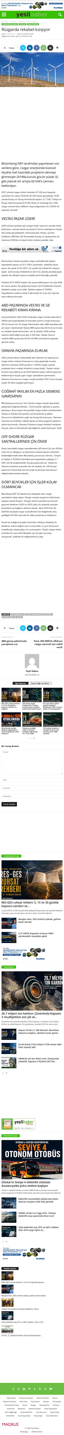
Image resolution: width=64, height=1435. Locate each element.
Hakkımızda (11, 1398)
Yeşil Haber (10, 34)
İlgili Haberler (20, 683)
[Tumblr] (40, 1389)
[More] (57, 48)
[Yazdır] (50, 48)
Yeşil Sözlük (35, 1401)
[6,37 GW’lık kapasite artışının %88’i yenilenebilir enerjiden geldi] (8, 937)
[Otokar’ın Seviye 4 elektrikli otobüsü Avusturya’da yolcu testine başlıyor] (32, 1159)
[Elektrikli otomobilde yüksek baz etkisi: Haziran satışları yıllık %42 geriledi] (8, 1203)
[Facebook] (37, 48)
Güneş (24, 1405)
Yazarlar (46, 1401)
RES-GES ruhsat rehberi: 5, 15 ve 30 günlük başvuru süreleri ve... (30, 904)
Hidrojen (56, 1405)
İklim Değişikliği (11, 1412)
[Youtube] (50, 1389)
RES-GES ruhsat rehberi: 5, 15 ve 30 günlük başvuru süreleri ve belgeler (10, 706)
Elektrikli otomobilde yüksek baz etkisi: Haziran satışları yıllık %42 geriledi (38, 1200)
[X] (23, 48)
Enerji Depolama (50, 1408)
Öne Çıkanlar (33, 24)
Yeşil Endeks (9, 967)
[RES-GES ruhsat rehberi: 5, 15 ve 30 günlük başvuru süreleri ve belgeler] (11, 695)
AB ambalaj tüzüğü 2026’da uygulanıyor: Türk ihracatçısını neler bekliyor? (10, 731)
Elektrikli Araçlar (11, 1136)
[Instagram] (18, 1389)
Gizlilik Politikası (42, 1398)
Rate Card (23, 1401)
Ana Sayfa (4, 21)
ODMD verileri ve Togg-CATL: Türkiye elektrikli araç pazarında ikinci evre (37, 1214)
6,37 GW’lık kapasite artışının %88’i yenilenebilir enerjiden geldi (36, 935)
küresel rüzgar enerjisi (34, 614)
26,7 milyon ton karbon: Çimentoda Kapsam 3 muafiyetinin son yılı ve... (31, 1015)
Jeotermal (10, 1408)
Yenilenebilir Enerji (10, 24)
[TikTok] (34, 1389)
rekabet (49, 614)
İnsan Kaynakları (24, 1416)
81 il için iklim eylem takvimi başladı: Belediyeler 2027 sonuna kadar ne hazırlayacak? (52, 706)
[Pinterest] (29, 1389)
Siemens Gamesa (8, 617)
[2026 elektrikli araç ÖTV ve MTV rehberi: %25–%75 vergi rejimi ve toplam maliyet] (8, 1231)
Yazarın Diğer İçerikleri (40, 683)
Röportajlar (38, 1416)
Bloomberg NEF (18, 614)
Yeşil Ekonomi (7, 701)
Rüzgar (13, 21)
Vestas (19, 617)
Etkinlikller (10, 1416)
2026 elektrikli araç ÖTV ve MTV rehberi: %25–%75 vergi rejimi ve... (38, 1229)
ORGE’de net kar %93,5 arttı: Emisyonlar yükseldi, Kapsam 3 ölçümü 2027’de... (38, 1060)
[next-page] (33, 738)
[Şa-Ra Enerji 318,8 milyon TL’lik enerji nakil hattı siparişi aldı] (8, 1048)
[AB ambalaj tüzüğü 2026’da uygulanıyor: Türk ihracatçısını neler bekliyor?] (11, 719)
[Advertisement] (32, 124)
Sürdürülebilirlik (26, 1412)
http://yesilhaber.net (32, 675)
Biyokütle (21, 1408)
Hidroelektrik (44, 1405)
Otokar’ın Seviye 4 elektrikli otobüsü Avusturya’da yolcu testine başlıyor (25, 1184)
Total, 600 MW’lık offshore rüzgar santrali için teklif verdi (48, 644)
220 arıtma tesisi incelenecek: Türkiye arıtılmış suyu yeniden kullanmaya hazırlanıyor (31, 706)
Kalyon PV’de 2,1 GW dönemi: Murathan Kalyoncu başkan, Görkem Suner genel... (38, 1031)
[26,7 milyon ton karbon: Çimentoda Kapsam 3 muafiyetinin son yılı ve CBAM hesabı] (32, 991)
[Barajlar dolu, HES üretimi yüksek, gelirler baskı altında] (8, 923)
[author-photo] (32, 661)
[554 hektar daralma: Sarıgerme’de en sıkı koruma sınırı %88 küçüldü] (53, 719)
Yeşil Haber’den (52, 1416)
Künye (54, 1398)
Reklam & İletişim (9, 1401)
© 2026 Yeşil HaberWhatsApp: (29, 1430)
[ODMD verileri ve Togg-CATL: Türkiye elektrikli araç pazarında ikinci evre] (8, 1217)
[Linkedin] (30, 48)
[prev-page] (30, 738)
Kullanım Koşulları (26, 1398)
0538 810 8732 (37, 1432)
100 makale (56, 1401)
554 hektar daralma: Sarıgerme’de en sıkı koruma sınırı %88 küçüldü (51, 731)
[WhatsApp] (43, 48)
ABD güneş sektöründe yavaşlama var (14, 643)
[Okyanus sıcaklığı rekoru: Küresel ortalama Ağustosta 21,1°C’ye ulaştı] (32, 719)
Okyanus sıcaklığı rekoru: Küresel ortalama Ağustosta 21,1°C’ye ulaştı (30, 731)
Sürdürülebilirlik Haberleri (32, 701)
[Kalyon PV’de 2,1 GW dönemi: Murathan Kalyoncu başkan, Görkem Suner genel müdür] (8, 1034)
